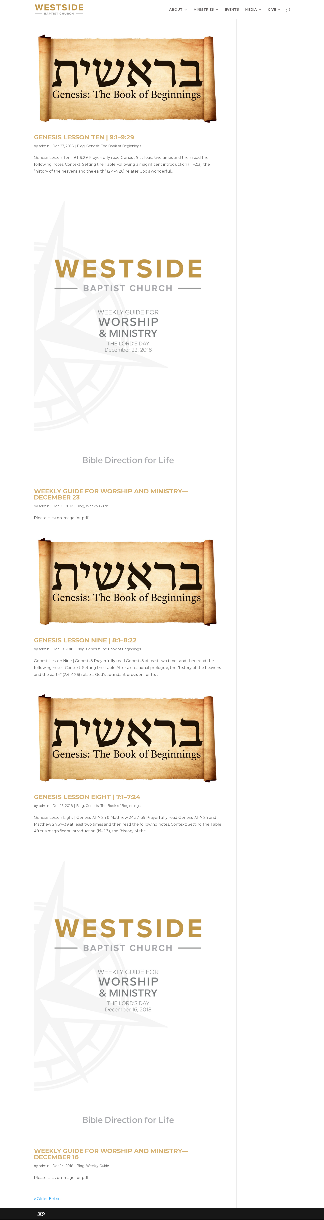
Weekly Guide (97, 506)
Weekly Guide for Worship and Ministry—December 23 (111, 494)
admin (44, 146)
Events (232, 10)
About (176, 10)
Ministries (204, 10)
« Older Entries (48, 1198)
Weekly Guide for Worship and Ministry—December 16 (111, 1154)
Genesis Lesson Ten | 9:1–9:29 (84, 137)
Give (272, 10)
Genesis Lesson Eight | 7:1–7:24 (87, 797)
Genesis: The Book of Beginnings (113, 146)
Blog (81, 146)
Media (251, 10)
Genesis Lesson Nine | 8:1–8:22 (85, 640)
